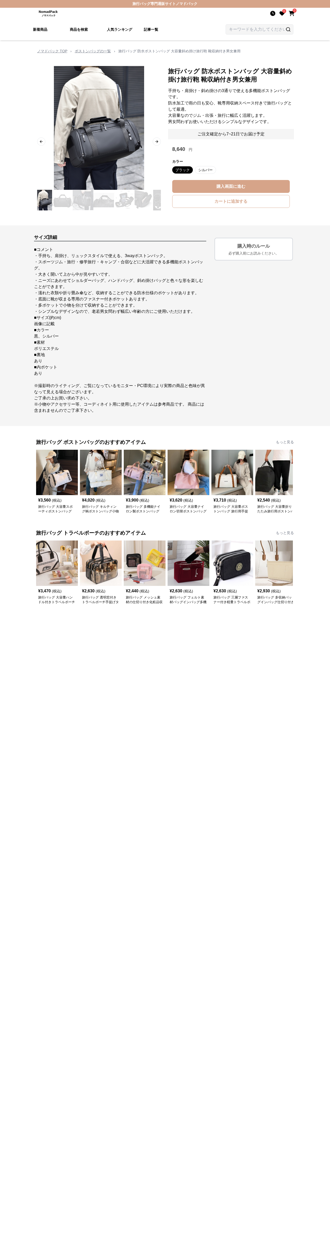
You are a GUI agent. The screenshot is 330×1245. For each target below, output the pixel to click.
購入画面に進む (231, 186)
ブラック (182, 170)
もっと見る (285, 442)
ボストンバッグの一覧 (93, 51)
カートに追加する (231, 201)
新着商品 (40, 29)
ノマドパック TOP (52, 51)
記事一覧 (151, 29)
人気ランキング (119, 29)
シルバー (205, 170)
